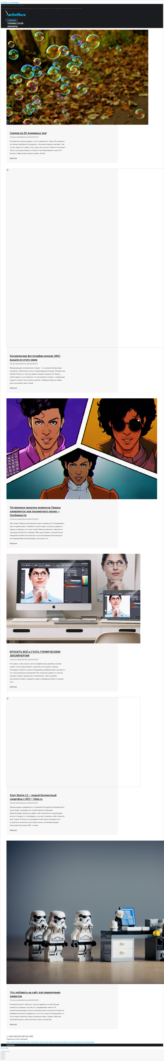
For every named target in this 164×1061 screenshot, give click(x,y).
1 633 (10, 1036)
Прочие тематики (16, 363)
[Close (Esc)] (2, 1051)
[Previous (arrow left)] (2, 1055)
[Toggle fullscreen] (6, 1051)
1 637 (26, 1036)
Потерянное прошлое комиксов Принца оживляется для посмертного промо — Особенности (35, 511)
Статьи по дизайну (16, 137)
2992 (31, 1036)
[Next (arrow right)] (4, 1055)
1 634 (14, 1036)
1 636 (22, 1036)
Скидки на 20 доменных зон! (28, 133)
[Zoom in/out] (8, 1051)
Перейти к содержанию (10, 2)
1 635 (18, 1036)
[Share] (4, 1051)
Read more (13, 158)
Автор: (27, 137)
